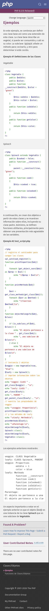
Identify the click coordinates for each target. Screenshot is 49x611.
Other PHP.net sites (14, 607)
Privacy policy (34, 607)
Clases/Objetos (11, 565)
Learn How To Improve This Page (19, 531)
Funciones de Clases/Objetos (17, 574)
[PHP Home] (7, 4)
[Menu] (45, 4)
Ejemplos (9, 570)
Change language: (17, 17)
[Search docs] (39, 4)
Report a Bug (23, 534)
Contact (23, 601)
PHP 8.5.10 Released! (24, 10)
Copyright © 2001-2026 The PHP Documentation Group (20, 591)
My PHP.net (10, 601)
